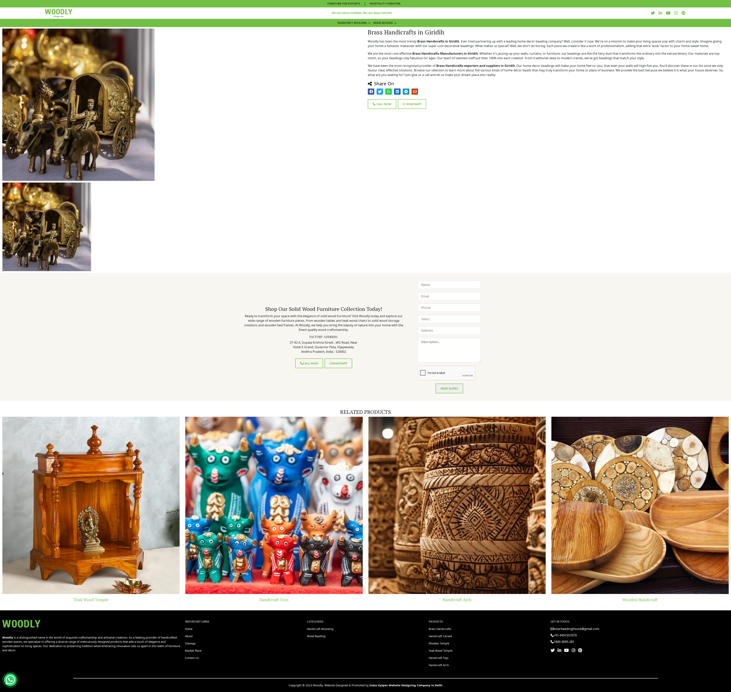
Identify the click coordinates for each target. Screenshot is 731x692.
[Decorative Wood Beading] (640, 505)
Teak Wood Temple (440, 650)
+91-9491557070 (565, 635)
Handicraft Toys (438, 658)
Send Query (449, 388)
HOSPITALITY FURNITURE (385, 3)
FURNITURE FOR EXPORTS (343, 3)
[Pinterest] (684, 13)
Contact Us (192, 658)
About (189, 636)
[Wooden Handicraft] (274, 505)
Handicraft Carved (440, 636)
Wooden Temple (439, 643)
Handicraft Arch (91, 599)
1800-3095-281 (564, 642)
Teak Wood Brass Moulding (457, 599)
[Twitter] (654, 13)
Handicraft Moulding (352, 23)
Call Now (383, 104)
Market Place (193, 650)
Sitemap (190, 643)
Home (188, 629)
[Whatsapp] (10, 679)
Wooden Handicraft (274, 599)
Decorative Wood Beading (640, 599)
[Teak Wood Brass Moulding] (457, 505)
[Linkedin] (661, 13)
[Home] (21, 625)
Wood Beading (383, 23)
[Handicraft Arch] (91, 505)
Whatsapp (413, 104)
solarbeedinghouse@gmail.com (576, 629)
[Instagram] (677, 13)
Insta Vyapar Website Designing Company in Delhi (405, 685)
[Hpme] (58, 13)
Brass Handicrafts (440, 629)
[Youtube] (669, 13)
